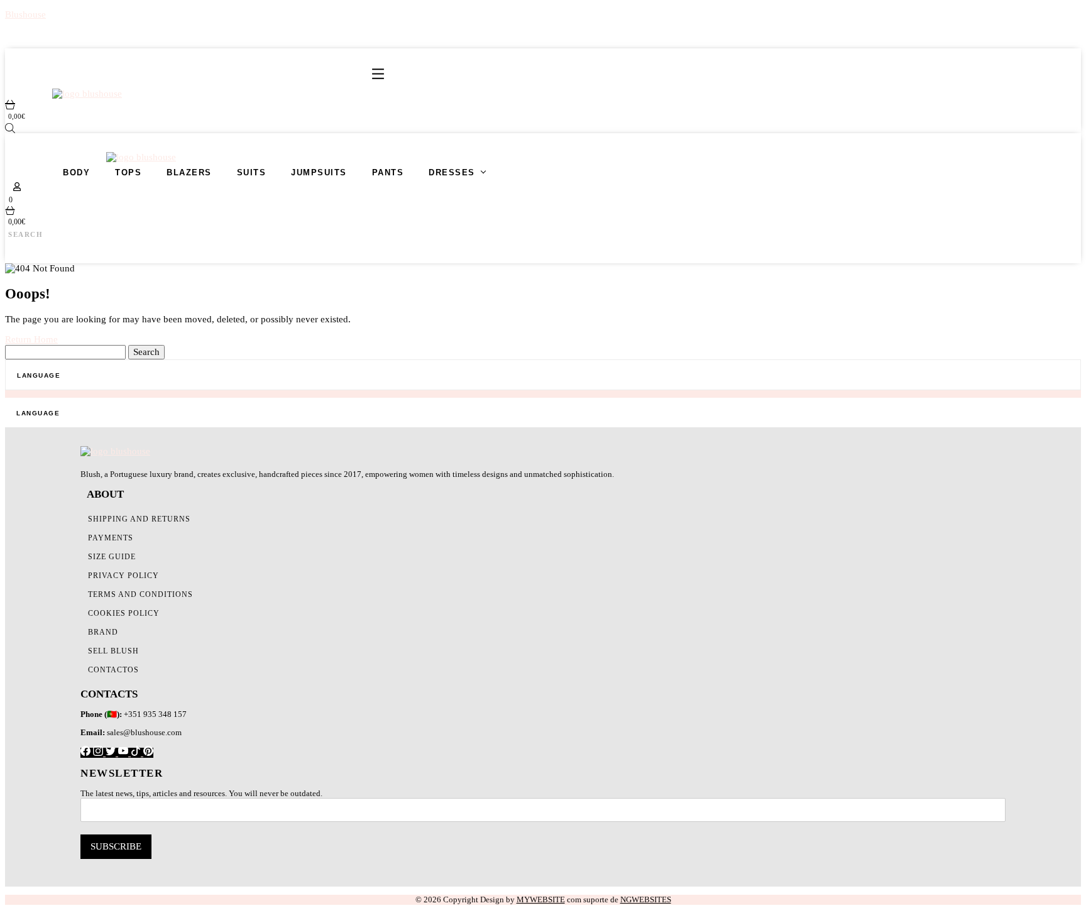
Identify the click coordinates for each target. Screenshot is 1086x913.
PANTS (388, 172)
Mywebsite (541, 899)
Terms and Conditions (140, 594)
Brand (103, 632)
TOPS (128, 172)
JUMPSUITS (319, 172)
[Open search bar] (10, 128)
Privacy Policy (123, 575)
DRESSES (452, 172)
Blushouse (25, 14)
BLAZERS (189, 172)
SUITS (251, 172)
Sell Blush (113, 651)
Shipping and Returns (139, 519)
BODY (76, 172)
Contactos (113, 669)
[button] (378, 75)
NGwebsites (645, 899)
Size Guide (112, 556)
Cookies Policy (124, 613)
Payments (110, 537)
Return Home (31, 339)
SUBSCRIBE (115, 846)
